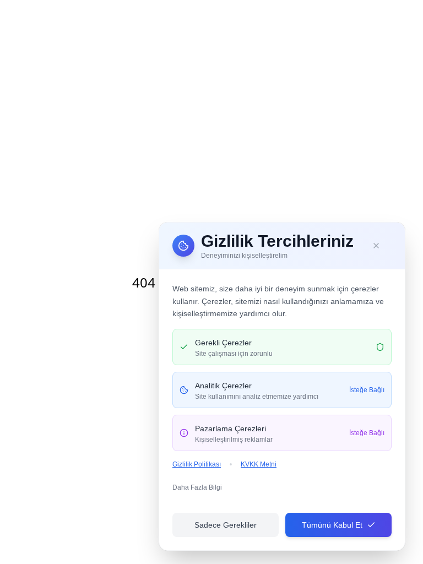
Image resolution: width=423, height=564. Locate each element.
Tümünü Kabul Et (332, 524)
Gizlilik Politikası (196, 464)
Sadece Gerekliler (225, 524)
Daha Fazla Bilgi (197, 487)
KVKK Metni (258, 464)
